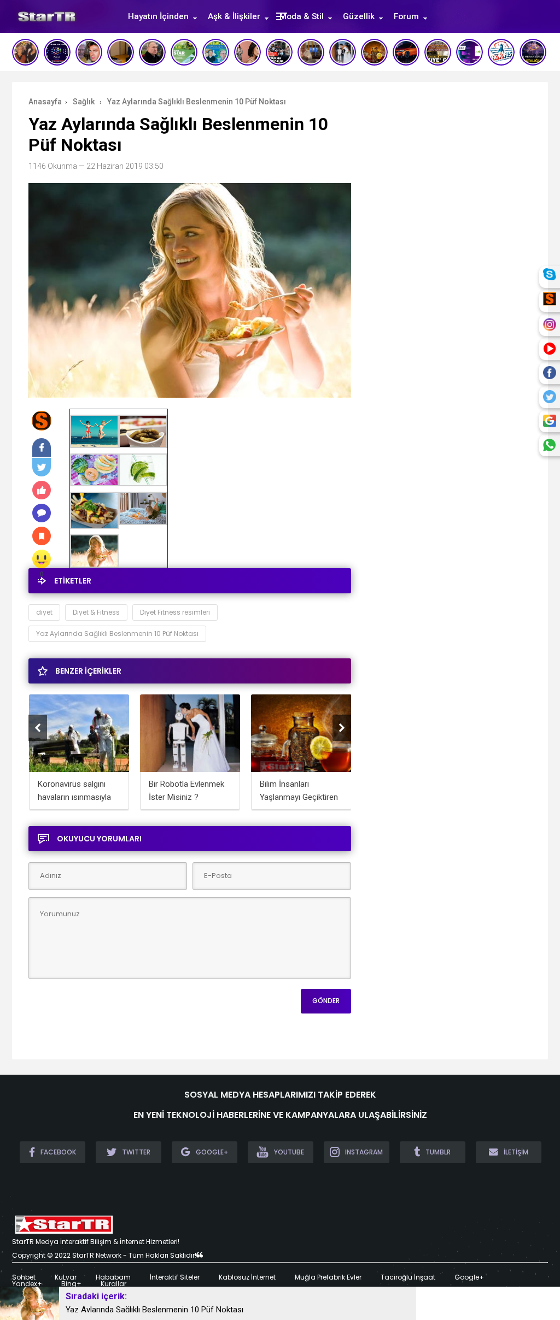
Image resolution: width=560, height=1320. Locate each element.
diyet (44, 612)
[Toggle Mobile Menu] (280, 15)
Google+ (469, 1277)
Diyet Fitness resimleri (175, 612)
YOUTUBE (289, 1152)
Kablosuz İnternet (247, 1277)
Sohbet (24, 1277)
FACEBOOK (58, 1152)
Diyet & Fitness (96, 612)
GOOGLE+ (212, 1152)
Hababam (113, 1277)
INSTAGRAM (364, 1152)
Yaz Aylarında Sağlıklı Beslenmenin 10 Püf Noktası (117, 633)
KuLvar (66, 1277)
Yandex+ (27, 1284)
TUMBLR (438, 1152)
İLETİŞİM (516, 1152)
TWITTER (136, 1152)
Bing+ (71, 1284)
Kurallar (113, 1284)
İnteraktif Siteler (175, 1277)
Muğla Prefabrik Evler (328, 1277)
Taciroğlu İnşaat (408, 1277)
